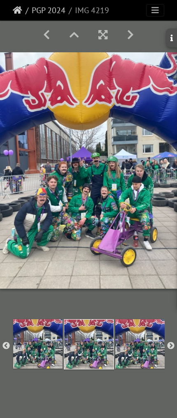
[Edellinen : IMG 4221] (46, 35)
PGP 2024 (48, 10)
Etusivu (17, 10)
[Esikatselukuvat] (74, 35)
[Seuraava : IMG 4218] (130, 35)
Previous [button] (6, 346)
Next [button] (171, 346)
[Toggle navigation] (155, 10)
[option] (37, 344)
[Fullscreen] (102, 35)
